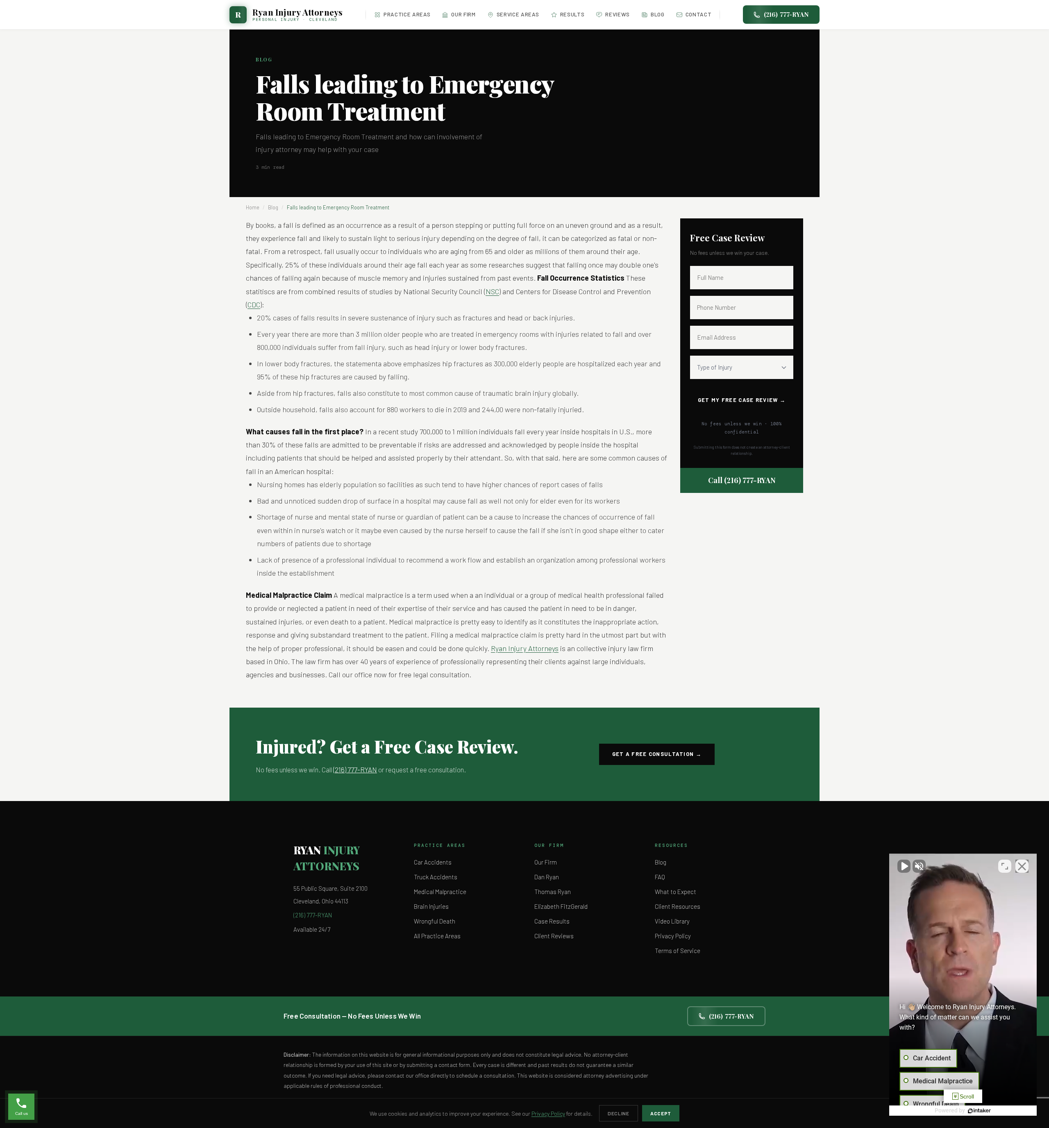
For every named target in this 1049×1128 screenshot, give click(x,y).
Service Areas (518, 14)
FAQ (660, 877)
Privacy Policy (673, 936)
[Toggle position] (1004, 866)
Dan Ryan (546, 877)
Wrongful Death (434, 921)
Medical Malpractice (440, 891)
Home (252, 207)
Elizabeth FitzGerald (561, 906)
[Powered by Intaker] (979, 1110)
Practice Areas (407, 14)
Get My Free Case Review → (742, 400)
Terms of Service (677, 950)
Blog (658, 14)
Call (742, 480)
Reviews (617, 14)
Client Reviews (554, 936)
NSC (492, 291)
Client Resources (677, 906)
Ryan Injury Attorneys (525, 648)
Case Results (552, 921)
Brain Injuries (431, 906)
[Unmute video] (903, 866)
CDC (253, 304)
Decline (618, 1113)
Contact (699, 14)
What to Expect (675, 891)
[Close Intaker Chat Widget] (1022, 866)
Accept (660, 1113)
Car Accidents (433, 862)
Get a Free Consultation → (657, 754)
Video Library (672, 921)
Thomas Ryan (552, 891)
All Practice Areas (437, 936)
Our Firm (463, 14)
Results (572, 14)
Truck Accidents (435, 877)
